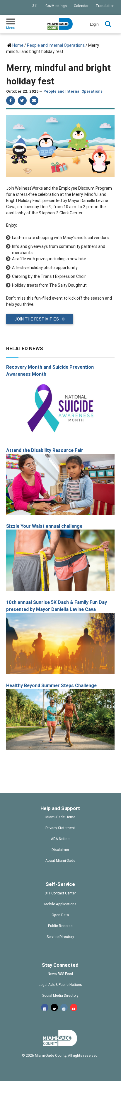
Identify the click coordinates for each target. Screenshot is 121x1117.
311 (35, 6)
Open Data (60, 915)
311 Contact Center (60, 893)
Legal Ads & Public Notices (60, 984)
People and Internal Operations (56, 45)
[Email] (34, 100)
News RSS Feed (60, 973)
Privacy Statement (60, 828)
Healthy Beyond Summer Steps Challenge (51, 685)
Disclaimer (60, 849)
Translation (105, 6)
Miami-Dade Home (60, 817)
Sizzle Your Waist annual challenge (44, 526)
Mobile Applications (60, 904)
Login (94, 24)
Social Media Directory (60, 995)
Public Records (60, 926)
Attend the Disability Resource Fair (44, 450)
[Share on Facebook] (10, 100)
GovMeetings (56, 6)
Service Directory (60, 936)
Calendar (81, 6)
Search (108, 24)
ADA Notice (60, 839)
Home (17, 45)
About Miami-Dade (60, 860)
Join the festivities (36, 319)
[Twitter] (22, 100)
